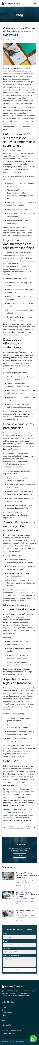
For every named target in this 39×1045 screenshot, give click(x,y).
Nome (5, 934)
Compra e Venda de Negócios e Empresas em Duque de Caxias (26, 875)
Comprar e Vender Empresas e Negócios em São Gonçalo (26, 894)
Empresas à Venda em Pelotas (25, 911)
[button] (34, 3)
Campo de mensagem (11, 956)
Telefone (6, 949)
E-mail (5, 941)
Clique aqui (19, 855)
